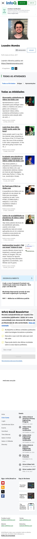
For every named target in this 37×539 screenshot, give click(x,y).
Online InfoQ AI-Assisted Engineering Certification (28, 447)
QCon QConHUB (15, 385)
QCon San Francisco (26, 456)
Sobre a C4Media (7, 441)
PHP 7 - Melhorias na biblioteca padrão (15, 298)
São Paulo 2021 (22, 402)
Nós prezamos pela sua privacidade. (12, 361)
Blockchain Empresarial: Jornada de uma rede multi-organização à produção (16, 292)
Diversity (4, 444)
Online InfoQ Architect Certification (27, 428)
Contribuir (5, 431)
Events (4, 428)
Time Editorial (6, 434)
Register (22, 3)
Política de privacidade (8, 535)
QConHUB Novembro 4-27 (9, 402)
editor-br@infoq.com (7, 525)
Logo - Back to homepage (11, 3)
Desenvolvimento (11, 278)
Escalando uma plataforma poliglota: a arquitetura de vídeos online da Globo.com (13, 159)
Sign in (32, 3)
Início (3, 414)
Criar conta (5, 417)
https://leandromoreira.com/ (12, 63)
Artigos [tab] (20, 83)
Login (3, 421)
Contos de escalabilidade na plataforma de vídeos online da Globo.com (13, 218)
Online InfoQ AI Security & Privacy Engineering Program (29, 419)
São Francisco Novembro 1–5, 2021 (26, 406)
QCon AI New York (28, 464)
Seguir (31, 50)
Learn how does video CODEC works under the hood (11, 129)
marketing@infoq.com (25, 525)
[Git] (16, 68)
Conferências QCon (8, 424)
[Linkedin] (12, 68)
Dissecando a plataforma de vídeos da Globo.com (13, 99)
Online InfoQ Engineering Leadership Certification (27, 437)
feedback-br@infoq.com (8, 520)
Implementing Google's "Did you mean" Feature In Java (13, 246)
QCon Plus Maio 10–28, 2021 (9, 405)
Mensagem (21, 50)
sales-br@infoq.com (25, 520)
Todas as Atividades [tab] (8, 83)
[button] (18, 356)
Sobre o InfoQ (6, 438)
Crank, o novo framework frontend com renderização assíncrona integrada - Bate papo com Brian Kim (16, 284)
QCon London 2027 (29, 469)
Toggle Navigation (3, 3)
